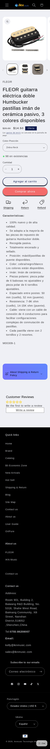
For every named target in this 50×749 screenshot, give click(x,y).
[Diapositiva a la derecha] (47, 70)
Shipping (8, 207)
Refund (41, 207)
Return (25, 207)
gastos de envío (13, 133)
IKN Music (11, 559)
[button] (7, 5)
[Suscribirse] (41, 672)
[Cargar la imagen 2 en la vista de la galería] (25, 69)
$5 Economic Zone (16, 465)
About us (10, 516)
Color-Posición (10, 141)
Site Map (10, 502)
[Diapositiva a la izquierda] (3, 70)
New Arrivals (12, 472)
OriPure (9, 531)
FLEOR (9, 552)
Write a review (25, 410)
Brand (8, 451)
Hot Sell (10, 480)
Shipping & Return (16, 487)
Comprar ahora (25, 191)
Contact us (11, 509)
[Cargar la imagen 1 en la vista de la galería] (12, 69)
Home (8, 443)
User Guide (12, 524)
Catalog (9, 458)
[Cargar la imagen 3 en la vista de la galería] (37, 69)
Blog (8, 494)
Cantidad (7, 162)
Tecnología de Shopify (33, 741)
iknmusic (18, 741)
